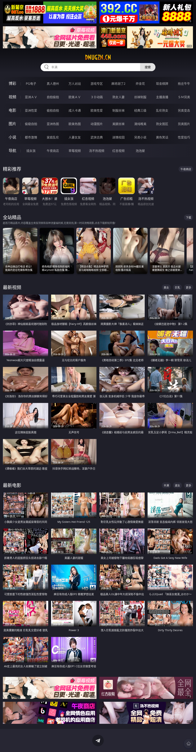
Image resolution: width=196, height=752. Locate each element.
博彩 (12, 83)
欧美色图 (75, 124)
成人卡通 (75, 110)
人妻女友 (75, 137)
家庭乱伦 (53, 137)
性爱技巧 (184, 137)
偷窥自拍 (31, 124)
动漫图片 (97, 124)
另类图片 (184, 124)
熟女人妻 (118, 97)
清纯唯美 (140, 124)
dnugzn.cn (98, 57)
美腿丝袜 (118, 124)
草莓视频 (75, 151)
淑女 (177, 485)
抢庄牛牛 (184, 84)
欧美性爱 (97, 110)
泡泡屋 (140, 151)
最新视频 (12, 287)
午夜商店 (53, 151)
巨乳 (177, 287)
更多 (188, 287)
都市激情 (31, 137)
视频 (12, 97)
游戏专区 (97, 84)
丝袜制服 (140, 97)
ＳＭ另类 (184, 97)
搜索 (148, 67)
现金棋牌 (162, 84)
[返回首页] (188, 743)
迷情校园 (118, 137)
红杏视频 (118, 151)
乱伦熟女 (162, 110)
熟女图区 (162, 124)
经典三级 (140, 110)
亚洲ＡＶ (31, 97)
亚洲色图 (53, 124)
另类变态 (184, 110)
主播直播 (162, 97)
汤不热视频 (96, 151)
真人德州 (53, 84)
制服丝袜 (118, 110)
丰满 (166, 485)
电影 (12, 110)
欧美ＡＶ (75, 97)
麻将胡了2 (118, 84)
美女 (166, 287)
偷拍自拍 (53, 110)
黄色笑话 (162, 137)
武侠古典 (97, 137)
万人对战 (75, 84)
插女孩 (31, 151)
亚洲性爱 (31, 110)
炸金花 (140, 84)
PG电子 (31, 84)
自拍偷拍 (53, 97)
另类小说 (140, 137)
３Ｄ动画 (97, 97)
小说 (12, 137)
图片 (12, 123)
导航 (12, 150)
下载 (188, 217)
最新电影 (12, 485)
